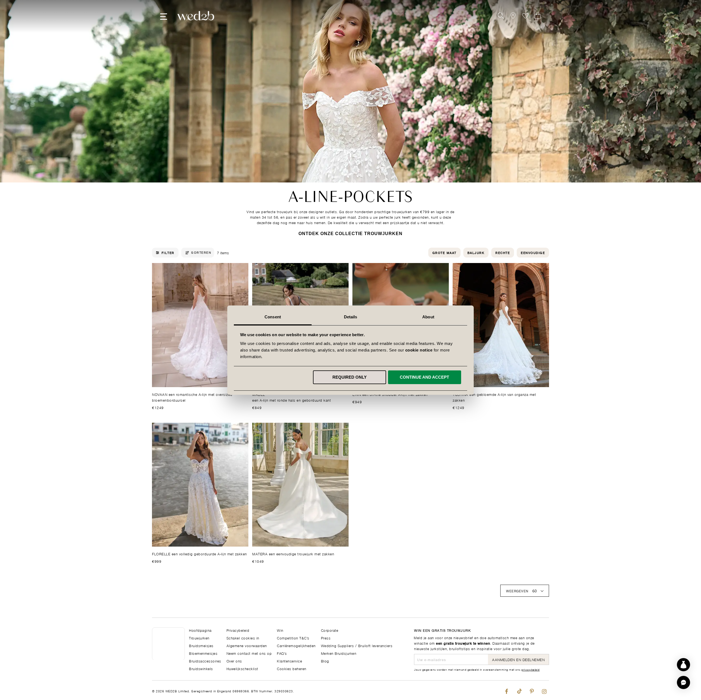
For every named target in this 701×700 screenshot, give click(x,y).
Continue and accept (424, 377)
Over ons (234, 660)
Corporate (329, 630)
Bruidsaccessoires (205, 660)
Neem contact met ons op (249, 653)
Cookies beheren (291, 668)
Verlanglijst (525, 16)
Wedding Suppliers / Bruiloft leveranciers (357, 645)
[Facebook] (506, 690)
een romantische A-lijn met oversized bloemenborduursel (192, 397)
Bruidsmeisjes (201, 645)
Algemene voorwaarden (246, 645)
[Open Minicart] (538, 16)
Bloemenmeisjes (203, 653)
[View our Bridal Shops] (513, 16)
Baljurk (476, 252)
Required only (349, 377)
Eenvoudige (533, 252)
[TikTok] (519, 690)
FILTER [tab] (168, 252)
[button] (683, 682)
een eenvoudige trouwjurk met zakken (293, 553)
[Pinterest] (531, 690)
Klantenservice (289, 660)
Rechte (502, 252)
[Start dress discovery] (683, 664)
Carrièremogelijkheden (296, 645)
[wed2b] (195, 16)
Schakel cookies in (242, 637)
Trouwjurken (199, 637)
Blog (325, 660)
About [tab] (428, 317)
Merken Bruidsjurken (339, 653)
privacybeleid (530, 669)
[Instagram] (544, 690)
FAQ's (282, 653)
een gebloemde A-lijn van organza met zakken (494, 397)
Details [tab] (350, 317)
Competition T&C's (293, 637)
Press (326, 637)
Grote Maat (444, 252)
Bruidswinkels (201, 668)
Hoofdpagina (200, 630)
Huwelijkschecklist (242, 668)
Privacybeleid (237, 630)
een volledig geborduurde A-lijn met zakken (199, 553)
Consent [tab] (273, 317)
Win (280, 630)
